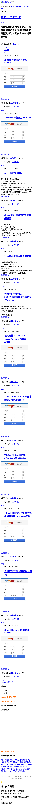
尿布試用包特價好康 (20, 760)
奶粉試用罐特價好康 (7, 760)
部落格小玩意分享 (18, 769)
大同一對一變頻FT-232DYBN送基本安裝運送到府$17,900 (17, 297)
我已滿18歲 (4, 803)
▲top (2, 110)
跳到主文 (4, 22)
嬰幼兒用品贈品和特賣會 (18, 771)
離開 (10, 803)
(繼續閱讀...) (5, 99)
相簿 (5, 47)
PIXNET (8, 776)
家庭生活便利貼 (11, 17)
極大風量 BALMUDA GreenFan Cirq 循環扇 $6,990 (15, 338)
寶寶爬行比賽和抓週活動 (20, 762)
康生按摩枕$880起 (13, 173)
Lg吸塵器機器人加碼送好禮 (17, 256)
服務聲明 (19, 778)
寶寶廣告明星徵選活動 (21, 764)
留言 (16, 103)
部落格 (6, 50)
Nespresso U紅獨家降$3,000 (17, 117)
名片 (5, 52)
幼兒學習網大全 (18, 766)
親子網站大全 (8, 769)
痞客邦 (12, 103)
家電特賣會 (15, 107)
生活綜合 (16, 44)
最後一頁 (10, 682)
